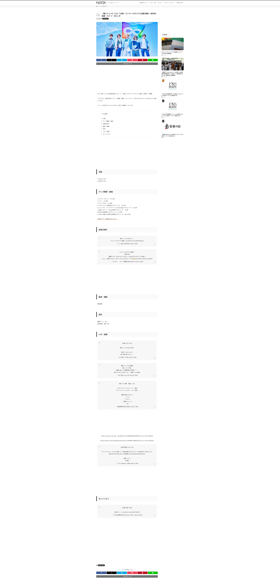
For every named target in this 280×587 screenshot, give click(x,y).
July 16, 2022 (138, 515)
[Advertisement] (127, 77)
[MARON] (100, 2)
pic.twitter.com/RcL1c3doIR (143, 259)
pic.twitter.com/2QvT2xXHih (131, 512)
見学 (104, 129)
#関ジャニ (133, 372)
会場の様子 (106, 124)
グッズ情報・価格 (108, 121)
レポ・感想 (106, 131)
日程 (104, 118)
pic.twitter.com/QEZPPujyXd (134, 241)
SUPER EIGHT (105, 18)
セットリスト (107, 134)
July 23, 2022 (134, 243)
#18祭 (138, 372)
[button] (101, 60)
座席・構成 (106, 126)
